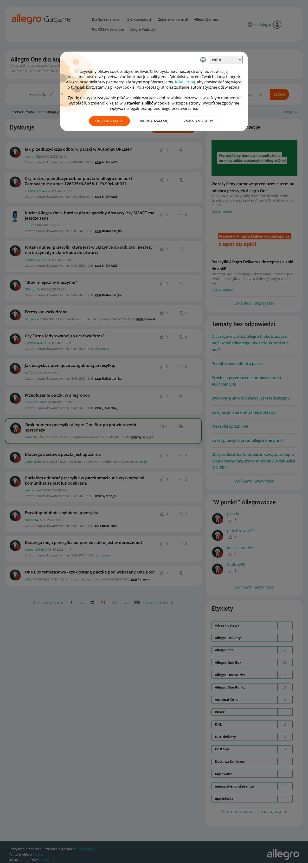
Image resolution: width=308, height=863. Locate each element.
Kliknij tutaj (185, 82)
